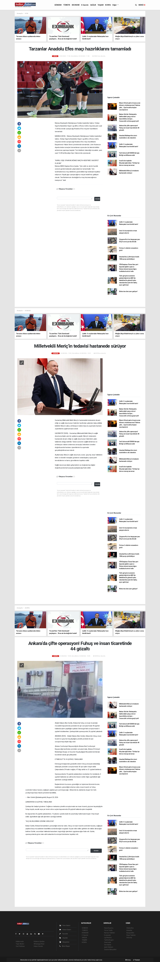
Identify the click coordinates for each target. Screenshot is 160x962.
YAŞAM (100, 5)
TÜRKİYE (66, 5)
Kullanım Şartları (39, 941)
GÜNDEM (57, 5)
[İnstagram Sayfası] (24, 934)
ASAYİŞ (27, 608)
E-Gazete (84, 5)
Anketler (129, 930)
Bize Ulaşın (66, 946)
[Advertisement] (40, 154)
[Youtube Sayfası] (28, 934)
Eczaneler (107, 935)
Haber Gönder (38, 946)
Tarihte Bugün (109, 940)
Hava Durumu (108, 928)
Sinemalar (107, 942)
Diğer (114, 5)
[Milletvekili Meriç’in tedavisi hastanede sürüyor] (60, 386)
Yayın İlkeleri (20, 944)
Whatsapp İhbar (39, 944)
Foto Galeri (66, 925)
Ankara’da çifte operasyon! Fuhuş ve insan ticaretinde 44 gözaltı (129, 128)
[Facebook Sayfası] (16, 934)
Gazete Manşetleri (110, 949)
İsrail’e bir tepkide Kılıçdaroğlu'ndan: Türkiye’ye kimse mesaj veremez (129, 163)
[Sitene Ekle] (43, 934)
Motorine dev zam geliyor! (128, 291)
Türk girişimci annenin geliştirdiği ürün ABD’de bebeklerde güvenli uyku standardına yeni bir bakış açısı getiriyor (128, 280)
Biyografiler (130, 933)
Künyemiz (65, 942)
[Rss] (35, 934)
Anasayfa (20, 13)
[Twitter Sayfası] (20, 934)
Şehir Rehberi (108, 947)
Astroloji (129, 937)
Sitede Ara (130, 928)
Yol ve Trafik (108, 930)
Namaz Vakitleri (109, 933)
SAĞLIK (93, 5)
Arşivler (65, 938)
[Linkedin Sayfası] (32, 934)
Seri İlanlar (107, 945)
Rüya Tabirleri (131, 935)
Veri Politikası (20, 946)
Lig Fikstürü (108, 937)
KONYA (108, 5)
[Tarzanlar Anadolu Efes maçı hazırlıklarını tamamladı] (60, 89)
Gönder (97, 199)
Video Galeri (66, 929)
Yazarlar (65, 934)
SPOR (26, 13)
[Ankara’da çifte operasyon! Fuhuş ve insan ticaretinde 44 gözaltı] (60, 689)
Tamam (137, 960)
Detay (129, 960)
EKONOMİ (75, 5)
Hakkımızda (20, 941)
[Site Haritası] (39, 934)
